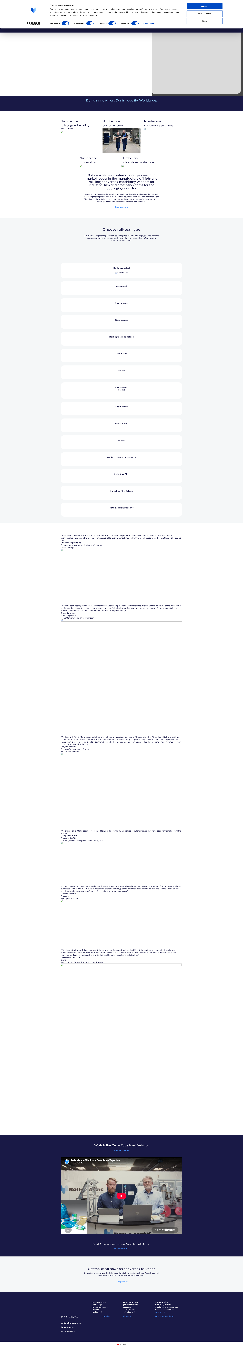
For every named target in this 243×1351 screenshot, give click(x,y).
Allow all (204, 6)
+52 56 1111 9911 (160, 1312)
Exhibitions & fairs (121, 1248)
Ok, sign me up (121, 1281)
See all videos (121, 1150)
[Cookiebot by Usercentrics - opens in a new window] (34, 23)
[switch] (90, 23)
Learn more (121, 207)
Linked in (127, 1316)
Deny (204, 21)
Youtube (106, 1316)
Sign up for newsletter (164, 1316)
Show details (149, 23)
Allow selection (204, 14)
